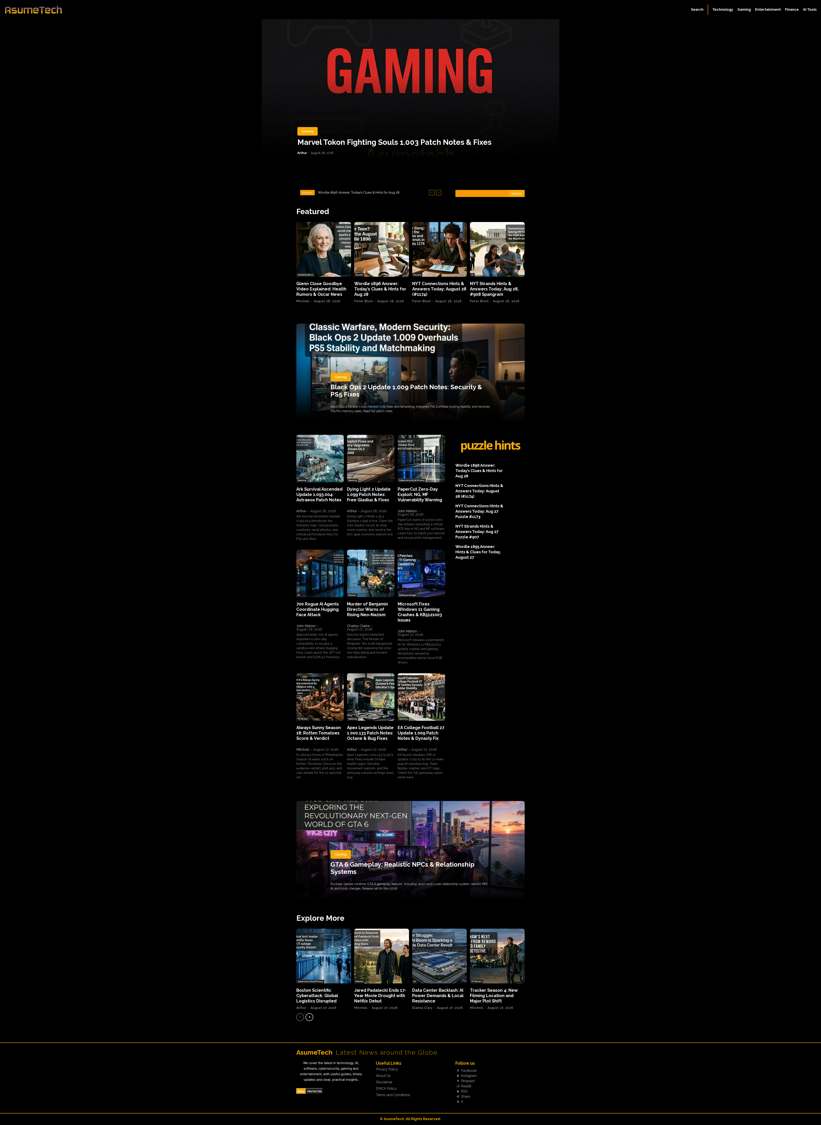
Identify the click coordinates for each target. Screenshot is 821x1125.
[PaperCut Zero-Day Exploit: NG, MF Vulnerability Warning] (421, 458)
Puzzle (359, 275)
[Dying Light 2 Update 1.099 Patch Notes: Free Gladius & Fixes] (370, 458)
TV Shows (303, 719)
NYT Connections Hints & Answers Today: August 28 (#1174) (439, 289)
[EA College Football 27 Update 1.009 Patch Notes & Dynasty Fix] (421, 697)
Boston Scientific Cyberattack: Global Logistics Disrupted (317, 996)
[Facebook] (458, 1070)
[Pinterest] (458, 1081)
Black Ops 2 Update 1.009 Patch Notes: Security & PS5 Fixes (406, 390)
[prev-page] (300, 1017)
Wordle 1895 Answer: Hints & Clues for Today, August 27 (478, 552)
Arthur (302, 153)
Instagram (469, 1076)
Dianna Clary (422, 1008)
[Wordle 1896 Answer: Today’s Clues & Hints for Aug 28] (381, 249)
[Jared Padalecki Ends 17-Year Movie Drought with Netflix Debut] (381, 956)
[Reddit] (458, 1086)
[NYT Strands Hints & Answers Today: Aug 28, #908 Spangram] (497, 249)
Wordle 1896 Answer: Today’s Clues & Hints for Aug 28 (380, 289)
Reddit (466, 1086)
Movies (352, 595)
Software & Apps (407, 595)
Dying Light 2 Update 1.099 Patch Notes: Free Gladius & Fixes (369, 494)
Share (465, 1096)
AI (472, 275)
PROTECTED (314, 1091)
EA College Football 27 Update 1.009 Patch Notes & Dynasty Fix (421, 733)
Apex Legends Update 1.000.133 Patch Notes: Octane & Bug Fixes (370, 733)
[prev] (431, 192)
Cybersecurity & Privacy (411, 480)
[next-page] (309, 1017)
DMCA (300, 1091)
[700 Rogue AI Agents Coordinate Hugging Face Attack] (320, 573)
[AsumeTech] (101, 9)
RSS (464, 1091)
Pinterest (468, 1081)
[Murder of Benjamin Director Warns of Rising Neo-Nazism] (370, 573)
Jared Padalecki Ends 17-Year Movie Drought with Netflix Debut (380, 996)
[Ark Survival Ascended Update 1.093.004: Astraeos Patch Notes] (320, 458)
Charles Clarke (358, 626)
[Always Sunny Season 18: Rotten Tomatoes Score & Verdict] (320, 697)
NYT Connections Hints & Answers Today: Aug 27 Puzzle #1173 (479, 511)
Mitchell (303, 301)
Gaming (307, 131)
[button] (697, 9)
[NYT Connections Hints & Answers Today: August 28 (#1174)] (439, 249)
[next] (438, 192)
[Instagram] (458, 1076)
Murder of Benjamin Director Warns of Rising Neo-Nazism (367, 609)
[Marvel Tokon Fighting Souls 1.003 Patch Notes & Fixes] (410, 88)
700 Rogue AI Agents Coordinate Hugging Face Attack (317, 609)
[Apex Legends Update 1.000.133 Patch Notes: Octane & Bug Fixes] (370, 697)
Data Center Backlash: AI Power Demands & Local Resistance (438, 996)
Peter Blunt (363, 301)
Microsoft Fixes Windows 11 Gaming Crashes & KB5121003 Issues (420, 612)
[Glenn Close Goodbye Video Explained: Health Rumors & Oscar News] (323, 249)
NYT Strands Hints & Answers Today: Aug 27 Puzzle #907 (476, 531)
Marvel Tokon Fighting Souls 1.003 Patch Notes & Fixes (394, 142)
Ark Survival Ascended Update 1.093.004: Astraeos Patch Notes (319, 494)
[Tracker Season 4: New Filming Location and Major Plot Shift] (497, 956)
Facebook (469, 1070)
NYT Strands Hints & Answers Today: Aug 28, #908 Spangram (364, 192)
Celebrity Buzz (305, 275)
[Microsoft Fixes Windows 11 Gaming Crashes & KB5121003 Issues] (421, 573)
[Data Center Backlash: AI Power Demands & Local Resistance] (439, 956)
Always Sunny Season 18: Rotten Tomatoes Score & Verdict (318, 733)
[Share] (458, 1096)
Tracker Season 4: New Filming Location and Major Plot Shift (494, 996)
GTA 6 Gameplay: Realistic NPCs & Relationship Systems (402, 868)
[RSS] (458, 1091)
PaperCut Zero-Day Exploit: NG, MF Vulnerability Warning (420, 494)
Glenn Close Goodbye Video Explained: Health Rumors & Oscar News (321, 289)
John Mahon (407, 511)
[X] (458, 1101)
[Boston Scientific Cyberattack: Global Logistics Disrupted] (323, 956)
